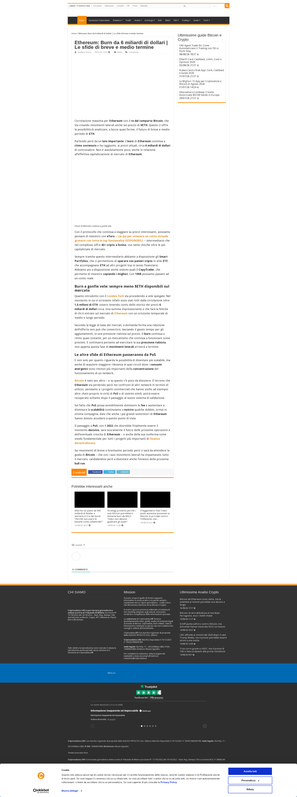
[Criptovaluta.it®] (148, 12)
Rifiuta (250, 789)
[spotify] (208, 6)
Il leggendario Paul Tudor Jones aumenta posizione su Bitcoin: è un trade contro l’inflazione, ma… (155, 514)
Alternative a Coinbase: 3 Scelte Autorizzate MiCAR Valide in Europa (199, 93)
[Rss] (184, 6)
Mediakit (144, 6)
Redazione (109, 6)
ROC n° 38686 (216, 759)
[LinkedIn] (198, 6)
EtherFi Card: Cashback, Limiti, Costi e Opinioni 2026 (200, 61)
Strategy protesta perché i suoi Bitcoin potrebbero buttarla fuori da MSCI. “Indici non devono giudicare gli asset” (121, 516)
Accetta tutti (250, 771)
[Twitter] (191, 6)
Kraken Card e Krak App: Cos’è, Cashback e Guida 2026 (201, 71)
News (119, 52)
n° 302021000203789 (191, 741)
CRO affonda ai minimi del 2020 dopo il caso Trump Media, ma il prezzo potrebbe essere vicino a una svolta (203, 637)
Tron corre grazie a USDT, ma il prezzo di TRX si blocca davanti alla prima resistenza (202, 650)
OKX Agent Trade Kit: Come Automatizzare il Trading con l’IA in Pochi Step (199, 48)
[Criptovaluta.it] (73, 20)
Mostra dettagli (70, 790)
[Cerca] (227, 6)
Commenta (133, 52)
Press (135, 6)
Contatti (120, 6)
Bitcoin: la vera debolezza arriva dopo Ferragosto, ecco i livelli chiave (200, 614)
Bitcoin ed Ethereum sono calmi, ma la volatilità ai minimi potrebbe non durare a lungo (202, 602)
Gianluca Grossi (84, 52)
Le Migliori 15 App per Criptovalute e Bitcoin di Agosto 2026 (200, 82)
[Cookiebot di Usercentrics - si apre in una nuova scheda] (41, 791)
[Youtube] (201, 6)
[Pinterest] (194, 6)
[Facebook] (188, 6)
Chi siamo (97, 6)
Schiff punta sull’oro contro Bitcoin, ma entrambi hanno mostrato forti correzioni (202, 625)
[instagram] (205, 6)
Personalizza (248, 780)
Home (74, 33)
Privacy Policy (169, 782)
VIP (128, 6)
